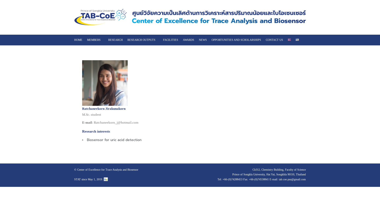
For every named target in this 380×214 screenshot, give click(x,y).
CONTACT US (274, 39)
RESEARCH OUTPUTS (141, 39)
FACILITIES (170, 39)
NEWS (203, 39)
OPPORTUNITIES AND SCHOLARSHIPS (236, 39)
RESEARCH (115, 39)
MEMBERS (94, 39)
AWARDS (188, 39)
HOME (78, 39)
